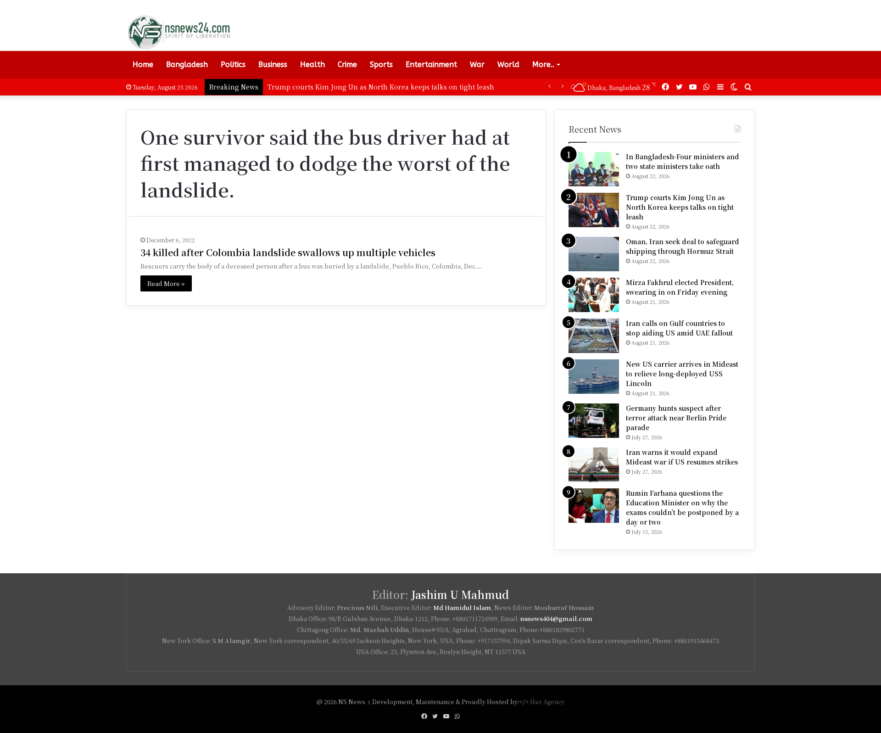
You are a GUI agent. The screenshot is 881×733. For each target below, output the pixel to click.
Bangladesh (187, 64)
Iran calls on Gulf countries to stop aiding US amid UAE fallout (679, 328)
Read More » (166, 283)
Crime (347, 64)
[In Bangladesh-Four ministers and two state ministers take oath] (594, 169)
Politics (233, 64)
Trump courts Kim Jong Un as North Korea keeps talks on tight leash (381, 86)
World (508, 64)
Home (143, 64)
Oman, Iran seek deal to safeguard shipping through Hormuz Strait (682, 246)
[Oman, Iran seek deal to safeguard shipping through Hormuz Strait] (594, 254)
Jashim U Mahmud (460, 594)
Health (312, 64)
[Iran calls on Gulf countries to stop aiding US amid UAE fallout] (594, 336)
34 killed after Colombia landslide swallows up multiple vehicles (287, 252)
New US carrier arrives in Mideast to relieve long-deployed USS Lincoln (682, 373)
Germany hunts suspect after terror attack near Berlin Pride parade (676, 417)
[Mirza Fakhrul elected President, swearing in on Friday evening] (594, 295)
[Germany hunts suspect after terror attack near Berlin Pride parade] (594, 420)
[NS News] (178, 32)
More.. (543, 64)
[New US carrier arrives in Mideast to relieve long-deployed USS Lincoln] (594, 376)
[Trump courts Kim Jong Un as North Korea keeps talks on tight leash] (594, 210)
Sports (381, 64)
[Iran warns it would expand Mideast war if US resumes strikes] (594, 465)
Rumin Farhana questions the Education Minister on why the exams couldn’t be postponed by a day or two (682, 507)
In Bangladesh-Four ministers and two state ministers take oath (682, 161)
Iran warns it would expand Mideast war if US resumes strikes (682, 457)
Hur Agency (547, 701)
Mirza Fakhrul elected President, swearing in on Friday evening (680, 287)
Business (272, 64)
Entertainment (431, 64)
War (477, 64)
